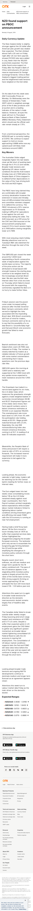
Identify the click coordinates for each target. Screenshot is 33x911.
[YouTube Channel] (22, 770)
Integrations (20, 798)
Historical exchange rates (9, 816)
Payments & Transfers (8, 796)
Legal (4, 856)
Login (24, 6)
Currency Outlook (21, 811)
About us (5, 854)
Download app (6, 835)
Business (5, 1)
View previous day (9, 728)
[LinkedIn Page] (10, 770)
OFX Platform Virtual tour (9, 811)
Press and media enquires (23, 832)
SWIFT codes (6, 824)
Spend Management (22, 793)
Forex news (20, 816)
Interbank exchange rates (9, 814)
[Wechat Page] (18, 770)
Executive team (6, 867)
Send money (6, 832)
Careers (5, 870)
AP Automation (20, 796)
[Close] (25, 900)
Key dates (19, 859)
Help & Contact (11, 784)
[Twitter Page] (14, 770)
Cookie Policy (22, 909)
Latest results (20, 856)
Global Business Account (8, 793)
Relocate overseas (7, 841)
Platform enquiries (21, 835)
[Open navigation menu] (29, 6)
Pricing (19, 801)
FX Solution (5, 801)
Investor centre (21, 854)
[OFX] (5, 6)
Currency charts (7, 819)
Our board (5, 865)
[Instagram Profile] (26, 770)
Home (3, 11)
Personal (13, 1)
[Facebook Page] (5, 770)
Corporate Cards (7, 798)
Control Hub (5, 803)
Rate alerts (5, 822)
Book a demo (20, 784)
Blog (18, 814)
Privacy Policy (6, 859)
